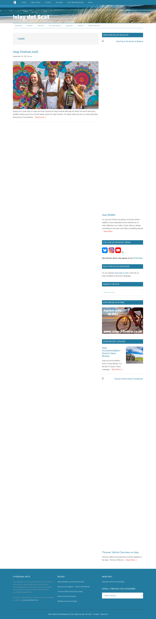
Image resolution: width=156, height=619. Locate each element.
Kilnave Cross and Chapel (66, 596)
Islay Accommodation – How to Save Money (112, 351)
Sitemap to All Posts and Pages (113, 582)
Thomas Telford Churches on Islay (120, 552)
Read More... (108, 231)
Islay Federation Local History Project (70, 582)
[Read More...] (117, 369)
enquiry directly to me (30, 600)
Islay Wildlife (108, 215)
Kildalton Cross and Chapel (67, 601)
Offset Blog (138, 258)
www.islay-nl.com (121, 273)
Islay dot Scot (31, 17)
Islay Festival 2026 (25, 52)
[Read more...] (40, 117)
